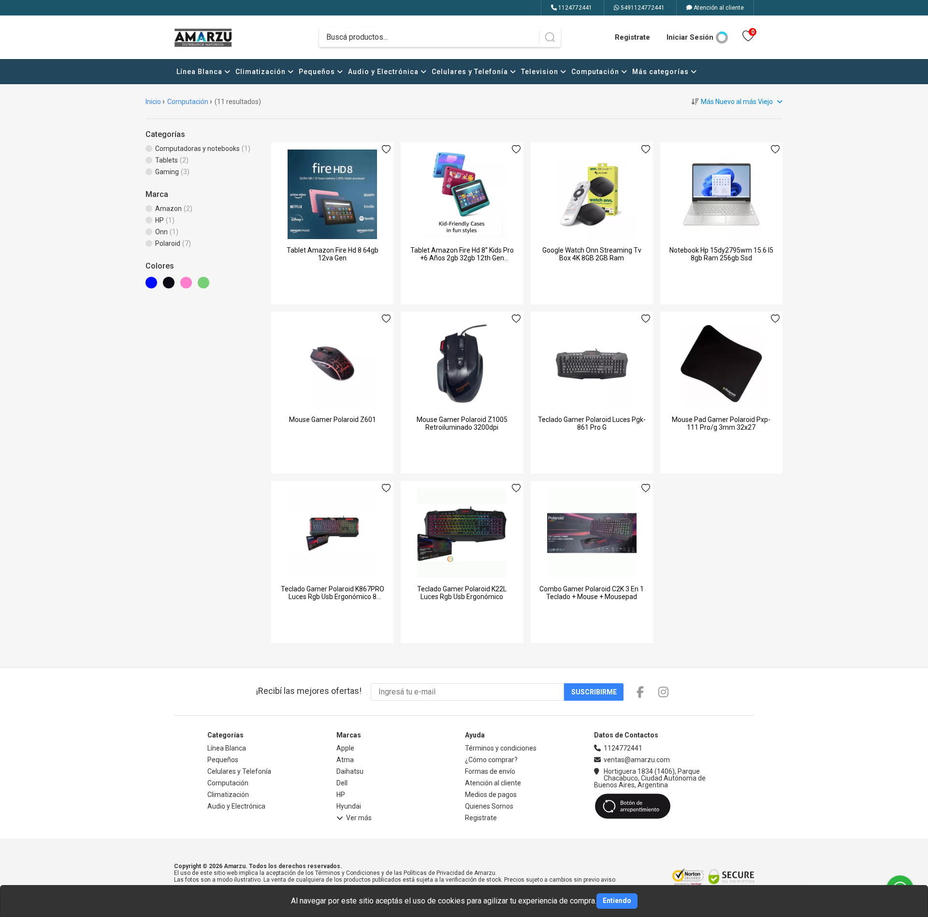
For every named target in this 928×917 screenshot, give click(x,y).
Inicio (153, 101)
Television (540, 71)
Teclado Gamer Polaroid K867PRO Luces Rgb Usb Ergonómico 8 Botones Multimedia (332, 596)
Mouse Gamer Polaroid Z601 (332, 419)
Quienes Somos (489, 806)
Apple (345, 748)
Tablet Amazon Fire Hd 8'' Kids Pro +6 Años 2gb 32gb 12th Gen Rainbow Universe (462, 258)
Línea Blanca (200, 71)
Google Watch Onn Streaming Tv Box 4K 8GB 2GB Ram (591, 254)
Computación (596, 71)
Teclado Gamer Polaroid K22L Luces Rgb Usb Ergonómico (462, 593)
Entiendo (617, 900)
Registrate (632, 37)
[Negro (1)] (171, 286)
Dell (342, 783)
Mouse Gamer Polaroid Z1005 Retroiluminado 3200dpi (462, 423)
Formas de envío (490, 771)
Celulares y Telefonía (471, 71)
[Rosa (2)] (189, 286)
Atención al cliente (718, 7)
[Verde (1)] (206, 286)
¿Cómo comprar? (491, 759)
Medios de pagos (491, 794)
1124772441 (574, 7)
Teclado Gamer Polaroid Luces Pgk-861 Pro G (592, 423)
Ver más (359, 818)
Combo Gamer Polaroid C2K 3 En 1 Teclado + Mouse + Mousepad (591, 593)
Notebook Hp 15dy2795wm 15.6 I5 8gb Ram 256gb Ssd (721, 254)
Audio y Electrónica (384, 71)
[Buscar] (550, 37)
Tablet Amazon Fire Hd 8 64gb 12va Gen (332, 254)
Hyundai (348, 806)
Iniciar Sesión (690, 37)
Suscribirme (594, 692)
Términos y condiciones (500, 748)
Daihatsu (349, 771)
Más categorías (661, 71)
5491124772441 (642, 7)
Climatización (261, 71)
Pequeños (318, 71)
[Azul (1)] (154, 286)
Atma (345, 759)
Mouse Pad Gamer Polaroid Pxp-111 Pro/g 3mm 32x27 (721, 423)
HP (340, 794)
